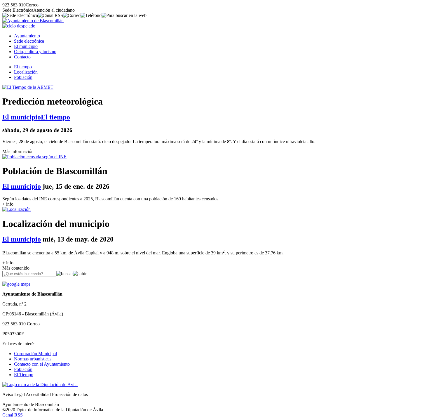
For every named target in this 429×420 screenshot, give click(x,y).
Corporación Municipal (35, 353)
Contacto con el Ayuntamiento (42, 364)
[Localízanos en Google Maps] (16, 284)
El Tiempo (23, 374)
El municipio (26, 46)
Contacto (22, 56)
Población (23, 77)
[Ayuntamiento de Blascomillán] (33, 20)
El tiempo (23, 66)
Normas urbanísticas (32, 358)
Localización (26, 72)
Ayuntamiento (27, 35)
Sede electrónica (29, 41)
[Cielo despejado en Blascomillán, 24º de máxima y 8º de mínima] (18, 25)
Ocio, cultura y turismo (35, 51)
